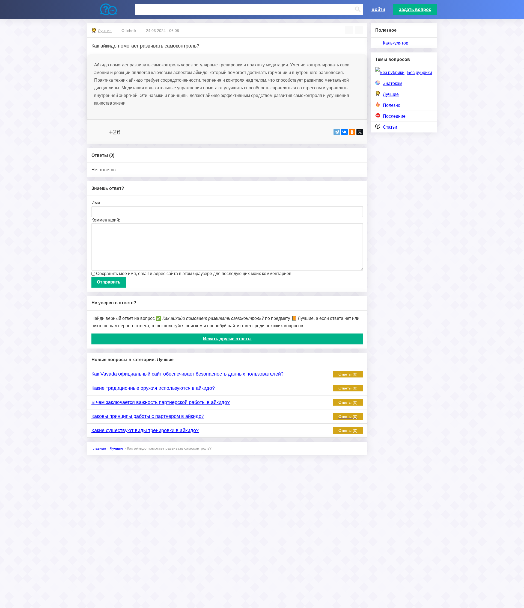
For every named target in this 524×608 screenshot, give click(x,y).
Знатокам (392, 83)
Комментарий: (105, 220)
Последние (394, 116)
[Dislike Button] (129, 131)
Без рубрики (419, 72)
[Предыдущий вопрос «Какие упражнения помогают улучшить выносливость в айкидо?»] (349, 30)
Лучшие (391, 94)
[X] (359, 132)
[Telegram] (337, 132)
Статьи (390, 127)
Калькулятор (395, 43)
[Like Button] (96, 131)
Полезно (391, 105)
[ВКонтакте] (344, 132)
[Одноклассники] (352, 132)
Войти (378, 9)
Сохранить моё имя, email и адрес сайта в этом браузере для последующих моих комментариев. (194, 273)
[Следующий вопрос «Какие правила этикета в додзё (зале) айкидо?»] (359, 30)
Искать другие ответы (227, 339)
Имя (95, 202)
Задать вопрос (415, 9)
